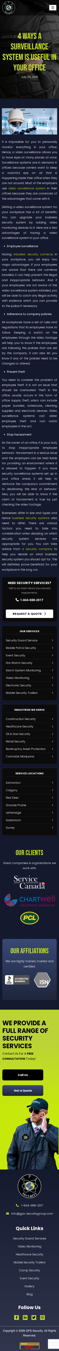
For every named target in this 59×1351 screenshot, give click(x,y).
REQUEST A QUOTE (28, 614)
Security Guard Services (29, 1238)
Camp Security (29, 1270)
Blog (29, 1294)
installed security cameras (33, 254)
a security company (37, 549)
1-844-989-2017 (31, 599)
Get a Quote (23, 1091)
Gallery (29, 1286)
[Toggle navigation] (53, 8)
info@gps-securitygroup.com (32, 1214)
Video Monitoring (29, 1246)
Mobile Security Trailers (29, 1262)
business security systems (31, 518)
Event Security (29, 1278)
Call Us (23, 1075)
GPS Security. (34, 1330)
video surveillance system (27, 188)
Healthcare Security (29, 1254)
